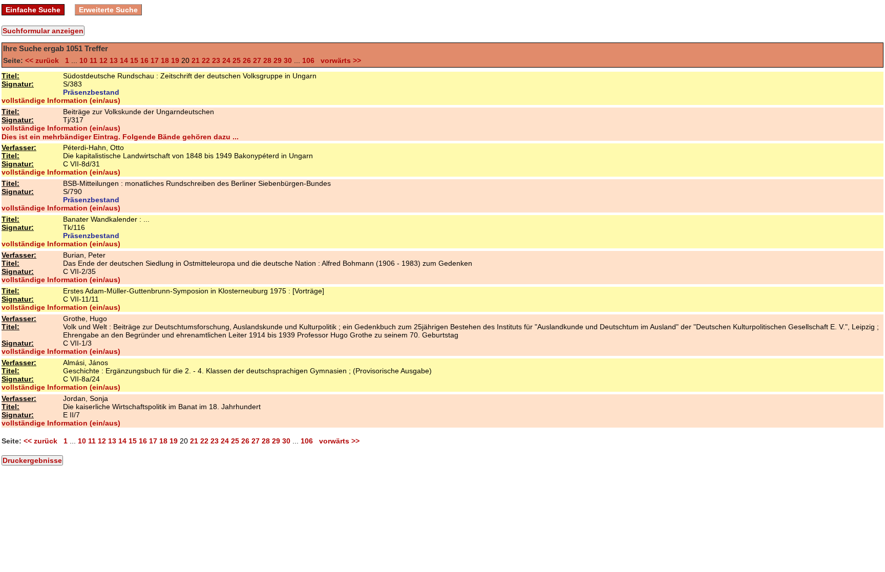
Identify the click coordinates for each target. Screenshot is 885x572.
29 (277, 60)
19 (175, 60)
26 (247, 60)
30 (288, 60)
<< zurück (44, 60)
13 (114, 60)
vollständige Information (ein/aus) (61, 100)
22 (206, 60)
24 (226, 60)
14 (124, 60)
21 (196, 60)
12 (103, 60)
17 (155, 60)
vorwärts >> (339, 60)
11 (93, 60)
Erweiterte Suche (108, 10)
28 (267, 60)
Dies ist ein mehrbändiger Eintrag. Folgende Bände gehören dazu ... (120, 137)
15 (134, 60)
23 (216, 60)
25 (237, 60)
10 (83, 60)
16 (144, 60)
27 (257, 60)
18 (165, 60)
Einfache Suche (33, 10)
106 (308, 60)
